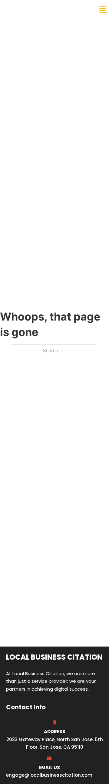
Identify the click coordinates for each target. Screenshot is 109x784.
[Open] (102, 10)
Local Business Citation (44, 9)
